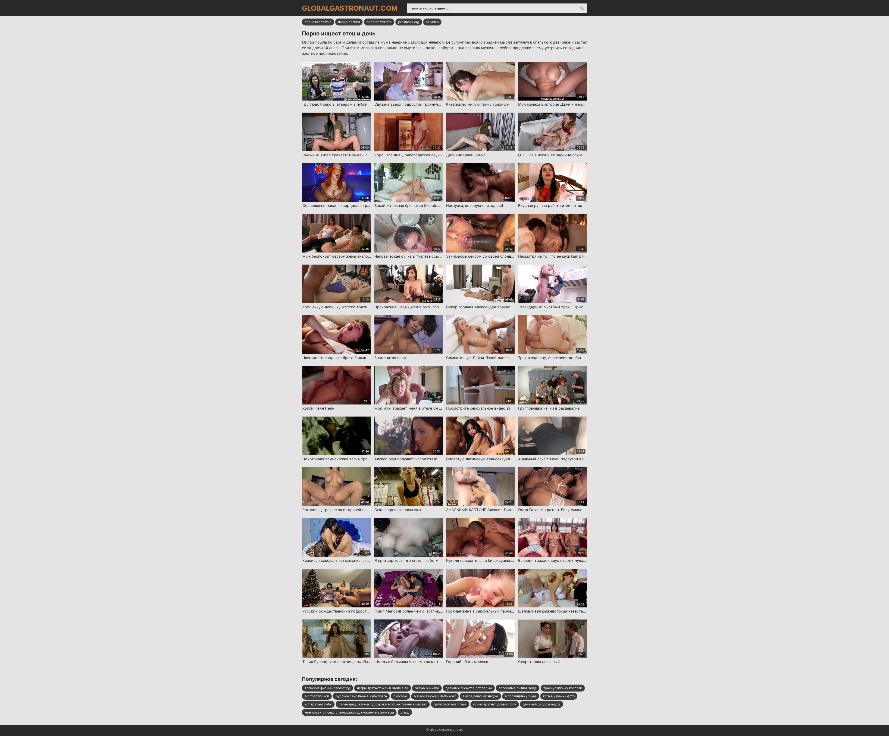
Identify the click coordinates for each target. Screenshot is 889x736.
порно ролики (349, 22)
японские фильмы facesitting (327, 688)
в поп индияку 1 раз (520, 696)
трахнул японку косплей (562, 688)
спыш (405, 712)
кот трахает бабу (318, 704)
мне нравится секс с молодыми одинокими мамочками (349, 712)
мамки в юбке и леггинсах (435, 696)
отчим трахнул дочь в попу (494, 704)
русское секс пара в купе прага (361, 696)
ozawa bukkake (427, 688)
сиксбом (400, 696)
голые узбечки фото (559, 696)
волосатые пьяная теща (518, 688)
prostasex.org (408, 22)
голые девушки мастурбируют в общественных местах (382, 704)
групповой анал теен (450, 704)
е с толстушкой (317, 696)
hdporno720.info (378, 22)
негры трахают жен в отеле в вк (382, 688)
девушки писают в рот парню (469, 688)
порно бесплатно (318, 22)
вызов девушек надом (480, 696)
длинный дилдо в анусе (541, 704)
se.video (432, 22)
